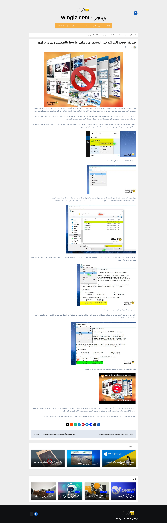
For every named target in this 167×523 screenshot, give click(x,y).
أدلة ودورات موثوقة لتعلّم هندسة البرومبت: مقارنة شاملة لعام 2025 (97, 496)
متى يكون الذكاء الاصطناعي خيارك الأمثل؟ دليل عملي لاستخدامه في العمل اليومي (71, 496)
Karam (128, 47)
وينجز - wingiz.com (83, 17)
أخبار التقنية (130, 491)
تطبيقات (79, 25)
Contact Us (60, 25)
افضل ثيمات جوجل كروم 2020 (88, 464)
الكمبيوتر (100, 25)
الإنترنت (108, 25)
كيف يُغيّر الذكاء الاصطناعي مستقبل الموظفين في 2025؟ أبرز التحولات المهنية (44, 496)
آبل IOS (87, 25)
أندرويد (94, 25)
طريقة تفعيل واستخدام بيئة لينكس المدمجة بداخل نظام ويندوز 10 (120, 463)
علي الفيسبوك (70, 25)
